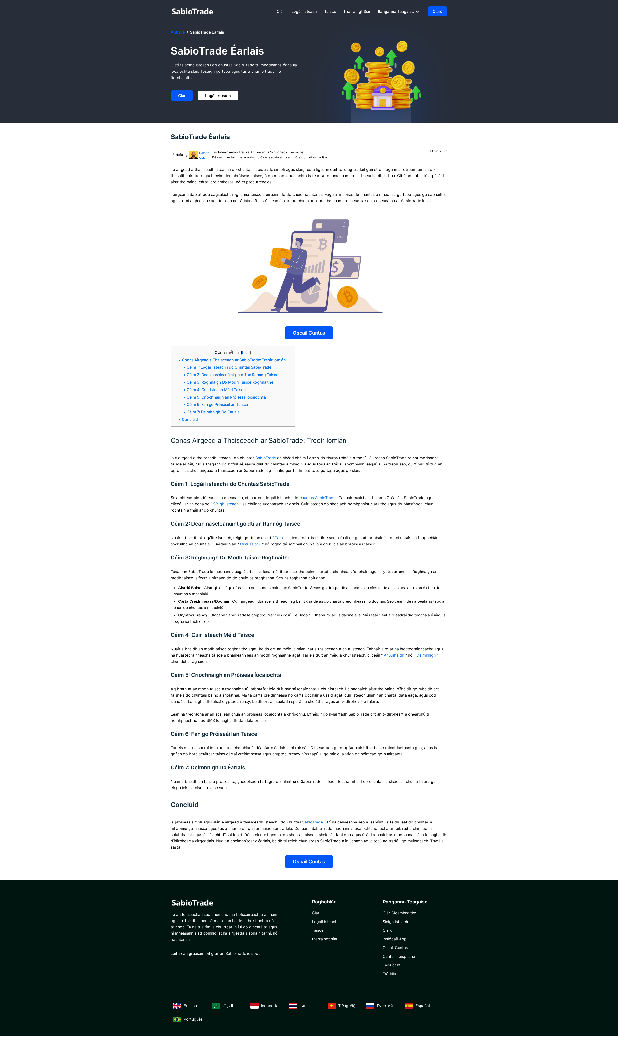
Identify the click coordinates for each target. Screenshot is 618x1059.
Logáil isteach (304, 11)
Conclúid (190, 419)
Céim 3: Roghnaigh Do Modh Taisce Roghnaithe (230, 382)
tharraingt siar (357, 11)
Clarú (437, 11)
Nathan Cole (204, 155)
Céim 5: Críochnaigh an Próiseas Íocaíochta (226, 397)
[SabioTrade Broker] (192, 11)
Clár (280, 11)
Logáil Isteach (218, 95)
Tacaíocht (391, 965)
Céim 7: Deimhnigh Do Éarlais (213, 412)
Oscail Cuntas (309, 333)
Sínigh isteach (395, 921)
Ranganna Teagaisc (396, 11)
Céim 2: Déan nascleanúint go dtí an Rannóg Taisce (232, 374)
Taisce (330, 11)
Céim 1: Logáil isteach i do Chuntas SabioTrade (229, 367)
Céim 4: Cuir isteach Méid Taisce (216, 389)
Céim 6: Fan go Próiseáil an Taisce (217, 404)
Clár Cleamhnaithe (399, 912)
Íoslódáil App (395, 939)
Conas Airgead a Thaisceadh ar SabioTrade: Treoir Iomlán (234, 360)
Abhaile (178, 32)
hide (246, 352)
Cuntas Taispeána (399, 956)
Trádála (389, 973)
